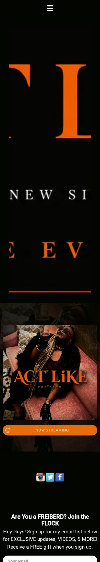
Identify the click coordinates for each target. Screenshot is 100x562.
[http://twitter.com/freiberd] (50, 477)
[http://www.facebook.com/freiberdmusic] (60, 477)
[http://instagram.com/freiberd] (40, 477)
